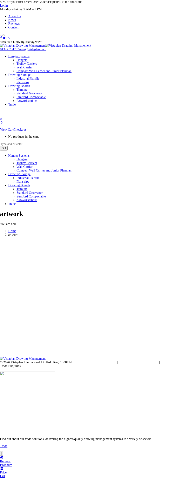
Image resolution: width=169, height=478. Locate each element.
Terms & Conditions (103, 362)
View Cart (6, 129)
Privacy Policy (148, 362)
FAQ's (165, 362)
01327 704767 (9, 49)
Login (4, 5)
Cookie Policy (128, 362)
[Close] (1, 453)
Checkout (19, 129)
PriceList (3, 474)
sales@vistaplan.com (32, 49)
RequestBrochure (6, 463)
